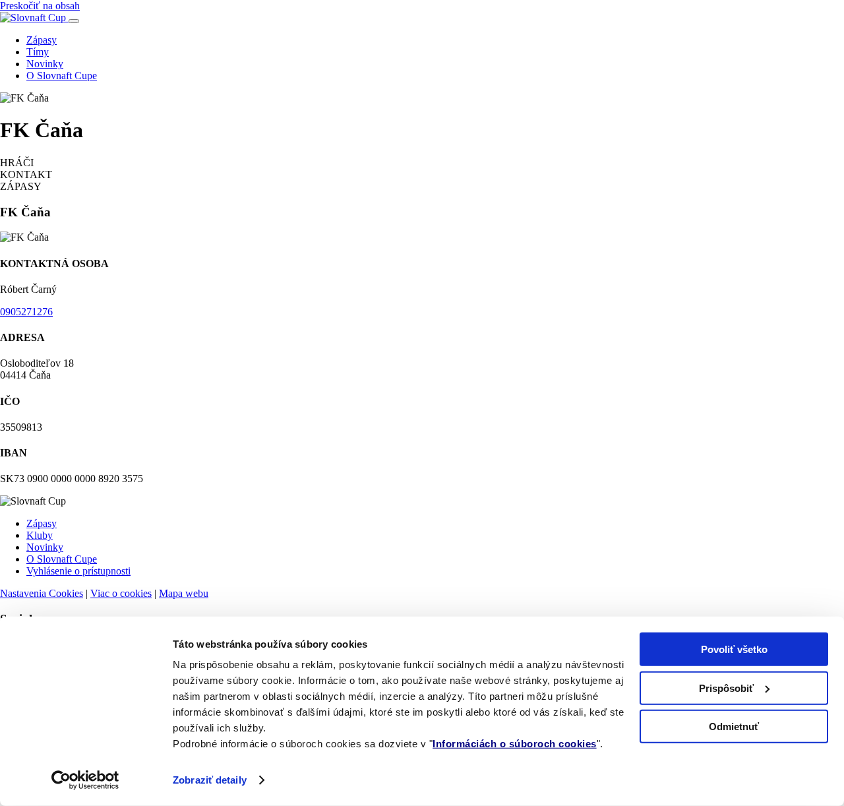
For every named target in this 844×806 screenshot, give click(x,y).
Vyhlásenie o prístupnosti (78, 570)
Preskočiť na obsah (40, 5)
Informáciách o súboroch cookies (515, 743)
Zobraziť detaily (210, 780)
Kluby (39, 535)
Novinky (44, 63)
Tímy (37, 51)
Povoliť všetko (734, 649)
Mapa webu (183, 593)
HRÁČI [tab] (17, 162)
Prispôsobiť (726, 687)
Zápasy (41, 40)
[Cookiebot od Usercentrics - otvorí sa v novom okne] (85, 780)
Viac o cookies (121, 593)
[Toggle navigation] (74, 21)
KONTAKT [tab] (26, 174)
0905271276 (26, 311)
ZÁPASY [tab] (21, 186)
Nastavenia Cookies (41, 593)
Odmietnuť (734, 726)
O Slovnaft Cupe (61, 75)
